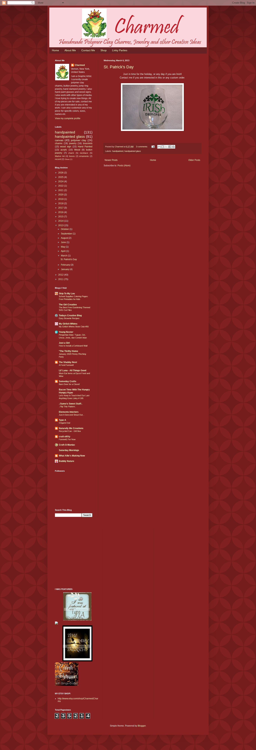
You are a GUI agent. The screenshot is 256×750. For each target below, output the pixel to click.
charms (58, 143)
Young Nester (66, 332)
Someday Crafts (67, 381)
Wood (77, 149)
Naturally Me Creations (71, 428)
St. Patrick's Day (119, 67)
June (64, 242)
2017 (61, 207)
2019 (61, 199)
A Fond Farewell (66, 365)
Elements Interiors (69, 412)
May (63, 246)
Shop (103, 50)
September (67, 233)
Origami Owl (64, 423)
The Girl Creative (68, 304)
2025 (61, 177)
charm (71, 153)
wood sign (65, 146)
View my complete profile (67, 118)
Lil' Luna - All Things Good (72, 370)
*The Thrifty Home (68, 351)
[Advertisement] (83, 558)
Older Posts (194, 160)
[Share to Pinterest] (173, 147)
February (66, 265)
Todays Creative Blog (70, 315)
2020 (61, 194)
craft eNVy (64, 436)
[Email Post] (152, 146)
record (58, 159)
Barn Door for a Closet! (69, 384)
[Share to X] (166, 147)
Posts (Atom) (124, 165)
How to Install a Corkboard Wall (73, 346)
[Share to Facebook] (170, 147)
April (63, 251)
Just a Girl (64, 343)
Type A (62, 420)
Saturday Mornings (69, 450)
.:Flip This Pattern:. (67, 406)
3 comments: (142, 146)
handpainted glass (132, 151)
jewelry (72, 143)
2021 (61, 190)
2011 (61, 279)
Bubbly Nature (66, 461)
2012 (61, 274)
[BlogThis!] (163, 147)
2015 (61, 216)
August (65, 238)
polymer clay (78, 140)
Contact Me (88, 50)
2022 (61, 185)
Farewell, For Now (67, 439)
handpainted (117, 151)
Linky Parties (119, 50)
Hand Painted (85, 146)
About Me (70, 50)
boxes (72, 156)
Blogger (142, 725)
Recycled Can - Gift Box (70, 431)
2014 (61, 221)
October (65, 229)
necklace (84, 153)
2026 (61, 172)
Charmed (80, 65)
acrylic (64, 149)
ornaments (84, 156)
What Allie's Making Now (72, 455)
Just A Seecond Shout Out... (71, 415)
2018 (61, 203)
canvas (59, 140)
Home (55, 50)
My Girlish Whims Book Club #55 (74, 326)
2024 (61, 181)
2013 (61, 225)
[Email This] (159, 147)
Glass (67, 159)
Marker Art (60, 156)
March (64, 255)
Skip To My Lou (67, 293)
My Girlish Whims (68, 323)
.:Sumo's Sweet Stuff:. (70, 403)
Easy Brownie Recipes (69, 318)
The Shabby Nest (68, 362)
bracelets (87, 143)
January (65, 269)
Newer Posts (111, 160)
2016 (61, 212)
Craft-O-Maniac (67, 445)
